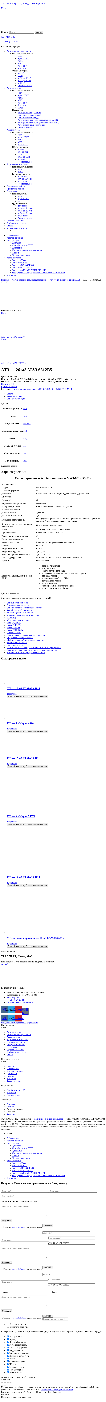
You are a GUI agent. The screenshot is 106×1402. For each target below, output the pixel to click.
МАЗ (69, 389)
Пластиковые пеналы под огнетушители (26, 635)
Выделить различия (18, 1327)
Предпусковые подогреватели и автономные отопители (38, 1175)
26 (24, 446)
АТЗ (64, 389)
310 (25, 431)
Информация (13, 1143)
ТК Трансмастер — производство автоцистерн (23, 3)
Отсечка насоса (14, 632)
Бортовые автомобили (17, 1039)
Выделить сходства (18, 1324)
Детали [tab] (4, 403)
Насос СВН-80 (13, 627)
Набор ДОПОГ (14, 622)
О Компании (13, 1068)
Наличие (11, 1076)
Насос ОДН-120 (14, 625)
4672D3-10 (48, 389)
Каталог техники (15, 1071)
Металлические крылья (18, 620)
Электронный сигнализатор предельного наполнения (32, 650)
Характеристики (14, 396)
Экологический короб (17, 642)
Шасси (10, 1054)
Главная (5, 280)
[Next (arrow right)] (5, 1385)
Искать (39, 32)
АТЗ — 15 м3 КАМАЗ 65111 (23, 758)
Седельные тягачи (15, 1049)
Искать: (4, 32)
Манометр (11, 617)
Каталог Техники (15, 1141)
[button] (53, 1027)
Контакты (11, 1078)
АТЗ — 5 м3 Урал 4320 (20, 723)
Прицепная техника (16, 1044)
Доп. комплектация (16, 399)
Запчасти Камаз (19, 1165)
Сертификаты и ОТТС (22, 1148)
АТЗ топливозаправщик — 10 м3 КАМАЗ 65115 (35, 938)
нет (25, 453)
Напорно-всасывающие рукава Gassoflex (26, 652)
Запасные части (14, 1160)
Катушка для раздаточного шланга (23, 615)
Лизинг (15, 1155)
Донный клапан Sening (17, 603)
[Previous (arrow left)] (2, 1385)
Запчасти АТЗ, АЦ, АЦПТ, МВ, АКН (29, 1173)
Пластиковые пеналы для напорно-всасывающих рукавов (34, 647)
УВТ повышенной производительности (25, 640)
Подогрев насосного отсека (20, 637)
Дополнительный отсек (18, 605)
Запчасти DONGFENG (23, 1168)
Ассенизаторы (13, 1037)
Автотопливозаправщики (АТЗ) (65, 280)
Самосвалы (12, 1047)
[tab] (56, 394)
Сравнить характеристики (36, 697)
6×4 (25, 408)
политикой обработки (19, 1227)
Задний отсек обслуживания (20, 610)
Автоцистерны (14, 1032)
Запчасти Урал (19, 1163)
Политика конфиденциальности (49, 1119)
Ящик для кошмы (15, 645)
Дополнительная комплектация (27, 1153)
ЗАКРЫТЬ (47, 1226)
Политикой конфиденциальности (57, 1389)
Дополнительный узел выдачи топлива (25, 608)
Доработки (12, 1073)
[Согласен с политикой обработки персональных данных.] (53, 1246)
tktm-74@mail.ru (8, 37)
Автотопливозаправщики (19, 1034)
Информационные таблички (20, 613)
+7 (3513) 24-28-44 (9, 41)
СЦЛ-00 (27, 438)
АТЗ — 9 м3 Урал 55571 (21, 816)
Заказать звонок (14, 1081)
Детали (10, 394)
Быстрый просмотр (16, 697)
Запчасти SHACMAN (22, 1170)
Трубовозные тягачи (16, 1052)
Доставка (16, 1145)
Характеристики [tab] (9, 466)
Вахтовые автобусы (16, 1042)
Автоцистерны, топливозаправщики (29, 280)
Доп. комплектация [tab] (10, 593)
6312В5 (57, 389)
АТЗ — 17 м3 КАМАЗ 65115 (23, 688)
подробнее (12, 694)
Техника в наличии (21, 1158)
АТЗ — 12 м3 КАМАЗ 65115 (23, 877)
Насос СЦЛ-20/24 (15, 630)
